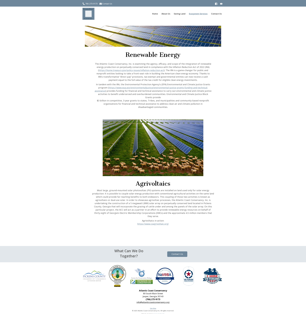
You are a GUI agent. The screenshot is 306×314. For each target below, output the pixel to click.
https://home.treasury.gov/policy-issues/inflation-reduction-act (131, 70)
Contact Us (107, 3)
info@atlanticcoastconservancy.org (153, 302)
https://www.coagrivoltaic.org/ (153, 223)
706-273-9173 (91, 3)
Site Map (153, 308)
